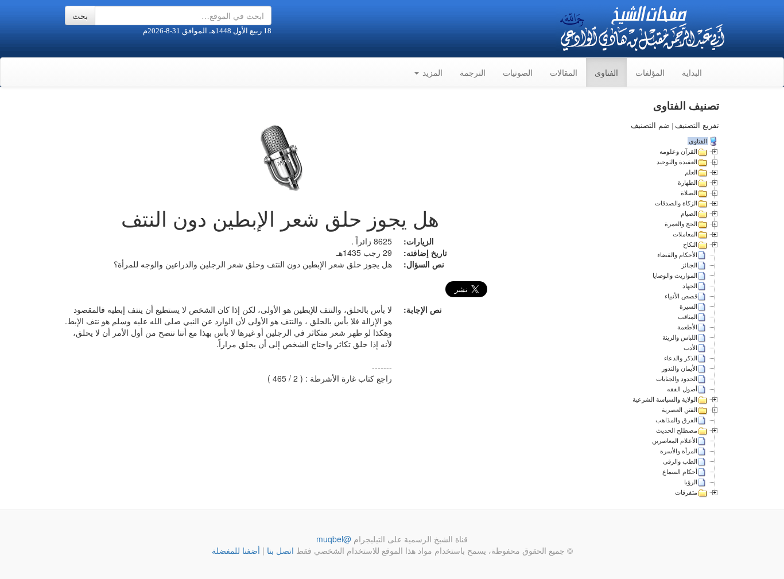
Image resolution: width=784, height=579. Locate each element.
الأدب (690, 347)
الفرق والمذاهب (676, 420)
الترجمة (473, 72)
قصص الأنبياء (681, 296)
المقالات (563, 72)
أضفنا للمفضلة (236, 550)
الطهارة (687, 182)
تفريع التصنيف (697, 125)
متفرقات (686, 492)
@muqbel (333, 539)
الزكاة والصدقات (676, 203)
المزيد (431, 72)
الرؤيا (690, 482)
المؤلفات (650, 72)
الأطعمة (687, 327)
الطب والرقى (680, 461)
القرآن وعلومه (678, 151)
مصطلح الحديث (676, 430)
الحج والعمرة (681, 223)
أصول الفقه (682, 389)
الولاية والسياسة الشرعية (664, 399)
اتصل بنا (279, 550)
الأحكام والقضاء (677, 254)
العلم (691, 172)
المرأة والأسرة (678, 451)
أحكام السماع (679, 471)
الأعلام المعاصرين (674, 440)
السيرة (688, 306)
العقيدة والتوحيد (677, 161)
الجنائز (689, 265)
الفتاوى (606, 72)
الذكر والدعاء (680, 358)
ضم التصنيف (650, 125)
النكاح (690, 244)
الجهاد (689, 285)
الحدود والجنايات (676, 378)
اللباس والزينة (679, 337)
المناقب (687, 316)
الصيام (689, 213)
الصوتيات (518, 72)
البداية (692, 72)
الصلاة (689, 192)
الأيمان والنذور (679, 368)
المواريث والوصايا (675, 275)
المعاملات (685, 234)
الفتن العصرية (679, 409)
